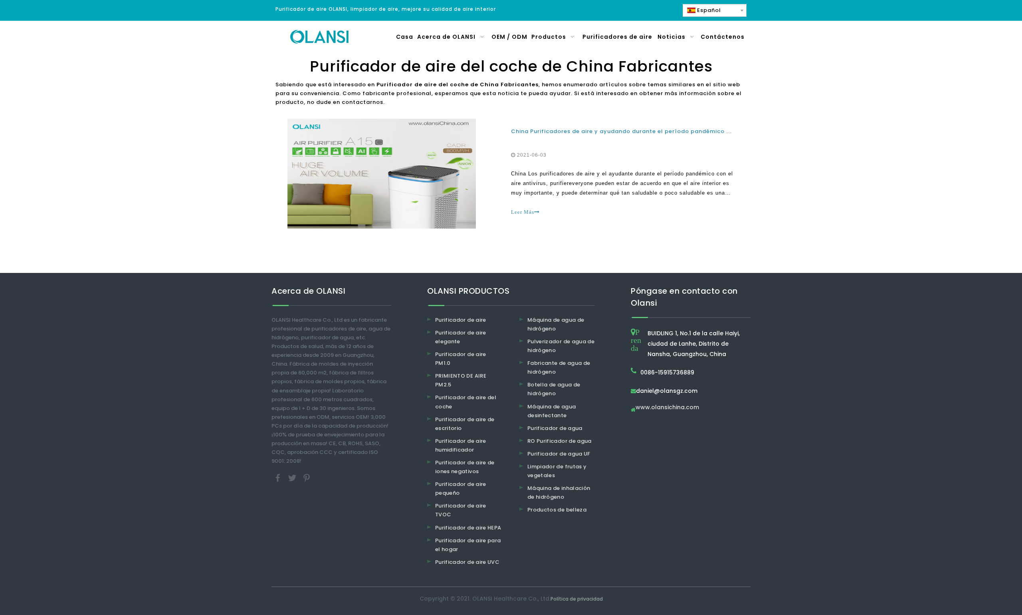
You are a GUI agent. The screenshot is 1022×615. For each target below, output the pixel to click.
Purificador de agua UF (558, 454)
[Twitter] (293, 477)
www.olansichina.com (667, 407)
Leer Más (522, 212)
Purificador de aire (460, 320)
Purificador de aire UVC (467, 562)
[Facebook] (278, 477)
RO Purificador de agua (559, 441)
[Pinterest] (306, 477)
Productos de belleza (556, 509)
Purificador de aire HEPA (468, 527)
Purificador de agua (554, 428)
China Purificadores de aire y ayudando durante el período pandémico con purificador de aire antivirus (667, 131)
